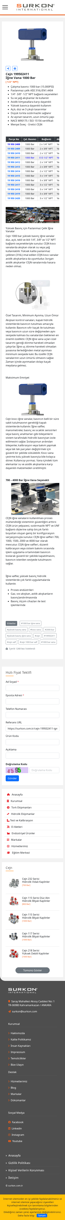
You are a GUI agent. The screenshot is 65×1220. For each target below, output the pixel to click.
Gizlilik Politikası (19, 1181)
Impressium (18, 1070)
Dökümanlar (18, 1118)
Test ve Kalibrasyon (21, 838)
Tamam (42, 1215)
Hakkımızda (18, 1051)
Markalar (16, 857)
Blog (13, 1105)
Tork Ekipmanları (21, 825)
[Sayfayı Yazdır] (14, 86)
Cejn (9, 885)
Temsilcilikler (18, 1076)
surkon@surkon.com (24, 1029)
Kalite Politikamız (21, 1057)
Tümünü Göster (32, 988)
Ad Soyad (11, 699)
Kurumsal (16, 819)
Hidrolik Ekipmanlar (23, 831)
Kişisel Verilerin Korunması (26, 1188)
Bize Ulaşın (17, 1082)
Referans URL (14, 740)
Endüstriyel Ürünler (23, 851)
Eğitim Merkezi (21, 870)
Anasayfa (17, 812)
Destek (12, 1090)
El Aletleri (16, 844)
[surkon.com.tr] (32, 7)
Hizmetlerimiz (19, 864)
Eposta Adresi (14, 713)
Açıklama (11, 767)
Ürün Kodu (12, 753)
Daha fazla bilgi (26, 1215)
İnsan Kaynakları (20, 1063)
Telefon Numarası (16, 726)
